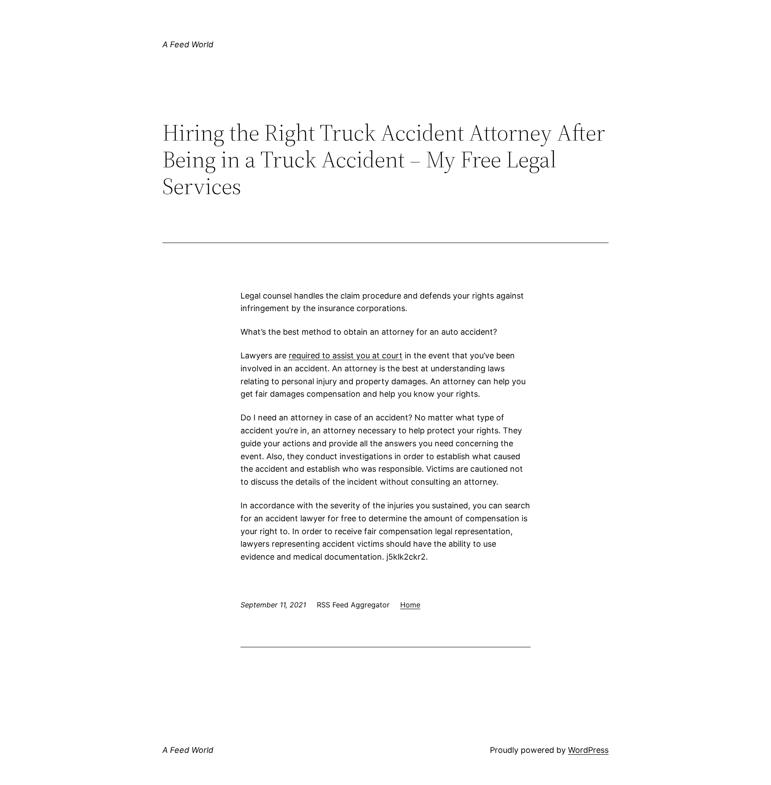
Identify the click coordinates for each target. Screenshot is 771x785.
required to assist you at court (345, 355)
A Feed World (187, 44)
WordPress (588, 750)
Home (410, 604)
